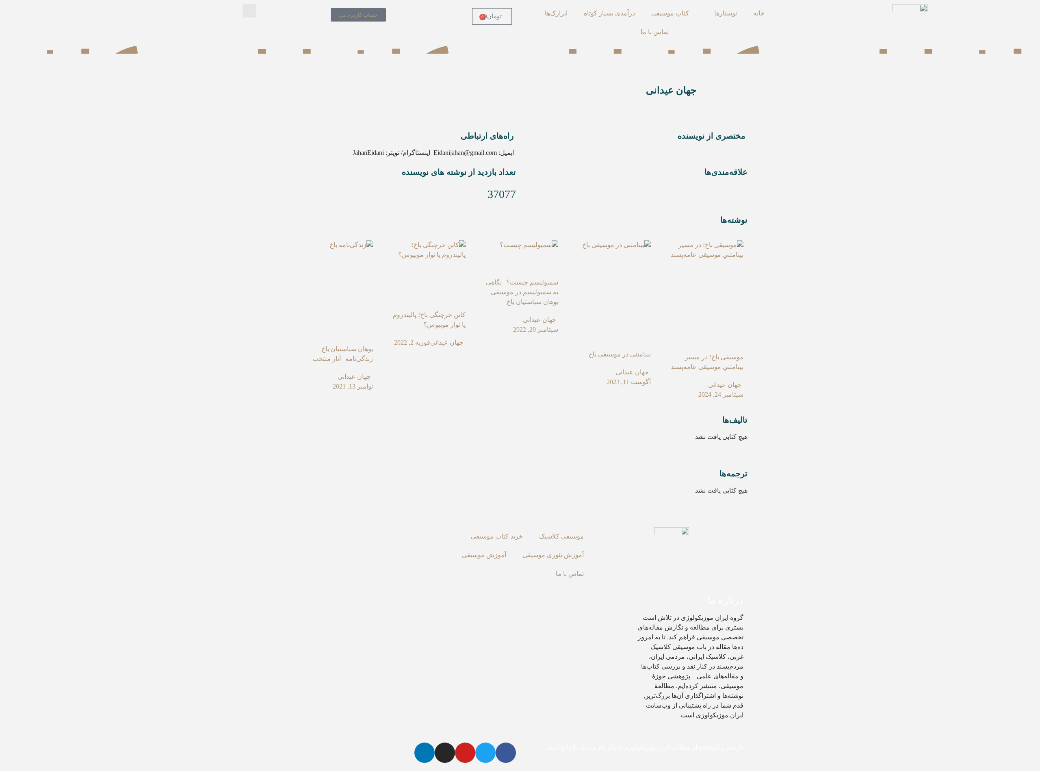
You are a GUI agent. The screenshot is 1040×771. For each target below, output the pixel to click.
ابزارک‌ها (556, 13)
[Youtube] (465, 753)
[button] (249, 10)
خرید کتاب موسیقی (497, 536)
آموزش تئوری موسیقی (553, 555)
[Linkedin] (424, 753)
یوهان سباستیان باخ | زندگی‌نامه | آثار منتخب (342, 353)
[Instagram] (445, 753)
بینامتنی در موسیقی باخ (620, 354)
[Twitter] (485, 753)
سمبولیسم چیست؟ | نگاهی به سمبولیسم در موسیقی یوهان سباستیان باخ (522, 292)
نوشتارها (725, 13)
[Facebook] (506, 753)
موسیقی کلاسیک (561, 536)
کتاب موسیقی (670, 13)
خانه (759, 13)
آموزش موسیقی (484, 555)
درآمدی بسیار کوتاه (609, 13)
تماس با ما (655, 31)
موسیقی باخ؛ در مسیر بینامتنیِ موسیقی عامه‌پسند (707, 362)
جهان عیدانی (724, 384)
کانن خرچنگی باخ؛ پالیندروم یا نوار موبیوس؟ (429, 319)
